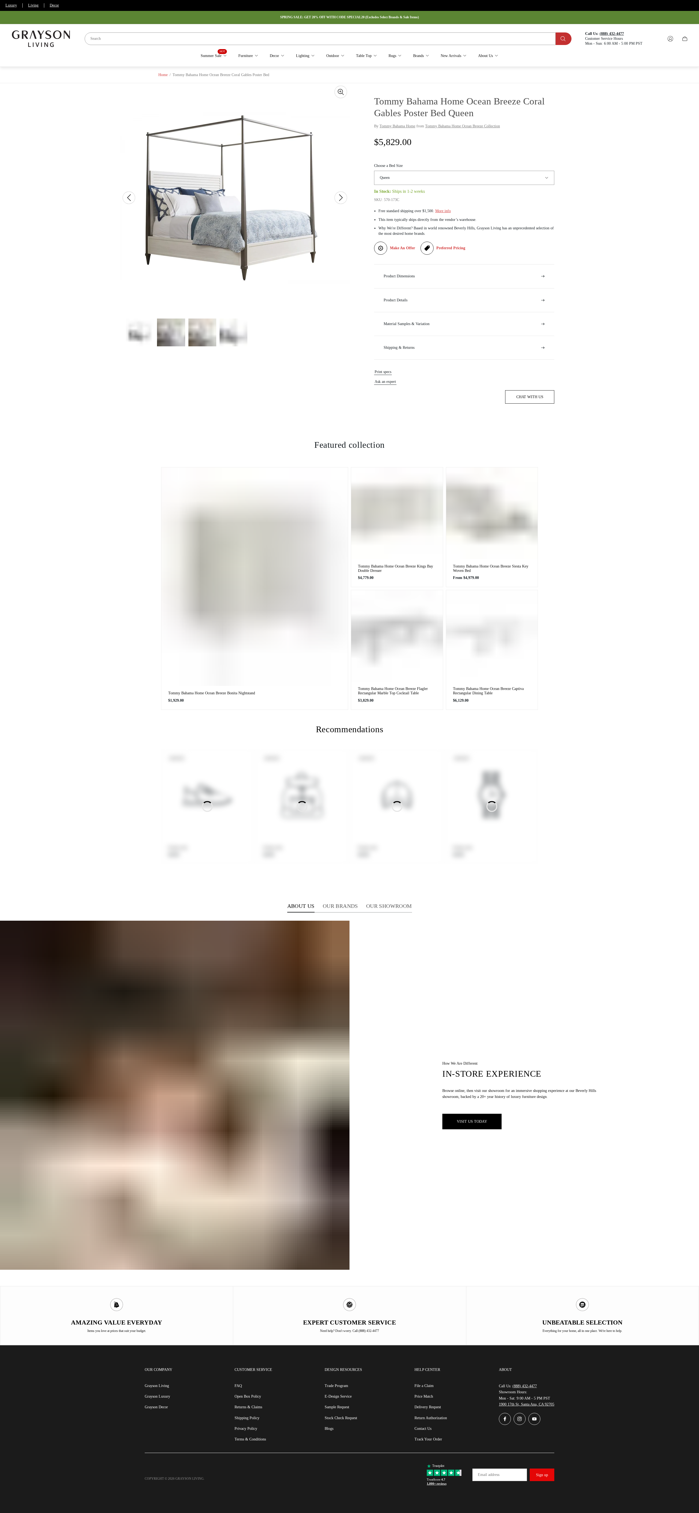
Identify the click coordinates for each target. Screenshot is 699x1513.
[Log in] (670, 39)
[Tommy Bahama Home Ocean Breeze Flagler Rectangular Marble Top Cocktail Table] (397, 636)
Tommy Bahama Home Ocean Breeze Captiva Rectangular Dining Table (488, 691)
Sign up (542, 1475)
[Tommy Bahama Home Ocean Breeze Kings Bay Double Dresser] (397, 513)
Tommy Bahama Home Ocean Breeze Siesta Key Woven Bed (490, 568)
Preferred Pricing (450, 248)
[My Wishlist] (657, 38)
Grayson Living (157, 1386)
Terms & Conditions (250, 1439)
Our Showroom (389, 906)
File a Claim (424, 1386)
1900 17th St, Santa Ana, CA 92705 (526, 1404)
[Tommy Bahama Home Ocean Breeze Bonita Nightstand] (254, 576)
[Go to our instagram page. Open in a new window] (520, 1419)
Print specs (383, 372)
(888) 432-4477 (525, 1386)
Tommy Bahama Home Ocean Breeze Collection (462, 126)
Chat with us (529, 397)
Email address (488, 1475)
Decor (54, 5)
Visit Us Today (472, 1121)
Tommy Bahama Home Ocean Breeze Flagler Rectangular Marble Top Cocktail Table (393, 691)
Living (33, 5)
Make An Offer (402, 248)
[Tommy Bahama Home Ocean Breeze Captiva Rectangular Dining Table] (492, 636)
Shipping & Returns (399, 348)
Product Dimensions (399, 276)
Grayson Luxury (157, 1396)
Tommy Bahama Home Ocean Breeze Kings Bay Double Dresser (395, 568)
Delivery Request (427, 1407)
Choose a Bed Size (388, 166)
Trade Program (336, 1386)
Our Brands (340, 906)
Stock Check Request (341, 1418)
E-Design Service (338, 1396)
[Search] (563, 38)
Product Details (395, 300)
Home (163, 75)
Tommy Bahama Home (397, 126)
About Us (301, 906)
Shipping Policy (247, 1418)
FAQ (238, 1386)
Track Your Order (428, 1439)
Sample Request (337, 1407)
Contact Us (422, 1429)
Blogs (329, 1429)
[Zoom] (341, 92)
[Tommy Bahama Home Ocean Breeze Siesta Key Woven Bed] (492, 513)
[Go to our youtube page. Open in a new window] (534, 1419)
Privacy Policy (246, 1429)
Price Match (423, 1396)
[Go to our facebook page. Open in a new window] (505, 1419)
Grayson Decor (156, 1407)
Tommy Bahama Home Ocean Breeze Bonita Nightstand (211, 693)
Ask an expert (385, 382)
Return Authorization (430, 1418)
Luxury (11, 5)
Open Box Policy (248, 1396)
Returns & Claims (248, 1407)
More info (443, 211)
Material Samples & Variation (407, 324)
